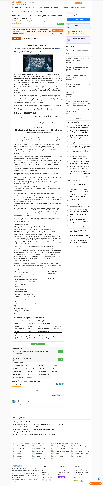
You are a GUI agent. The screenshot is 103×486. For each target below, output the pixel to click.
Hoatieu (49, 336)
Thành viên (78, 3)
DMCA (59, 474)
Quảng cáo (44, 472)
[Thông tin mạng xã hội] (61, 478)
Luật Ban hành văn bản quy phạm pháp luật (30, 138)
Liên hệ (43, 470)
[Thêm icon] (18, 401)
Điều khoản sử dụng (62, 469)
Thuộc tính (27, 38)
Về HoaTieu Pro (45, 474)
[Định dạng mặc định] (28, 401)
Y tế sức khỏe (40, 336)
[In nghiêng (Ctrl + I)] (24, 401)
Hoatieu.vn (13, 11)
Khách (71, 13)
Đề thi (88, 7)
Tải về (37, 38)
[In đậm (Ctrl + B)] (22, 401)
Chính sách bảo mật (62, 470)
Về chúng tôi (45, 469)
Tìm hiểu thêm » (22, 33)
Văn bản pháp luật (27, 11)
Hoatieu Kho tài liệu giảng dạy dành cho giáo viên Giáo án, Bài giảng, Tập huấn (19, 3)
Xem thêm (87, 176)
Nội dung (16, 38)
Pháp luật (18, 11)
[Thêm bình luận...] (40, 405)
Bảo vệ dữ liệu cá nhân (63, 472)
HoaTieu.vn (19, 465)
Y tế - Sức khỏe (38, 11)
